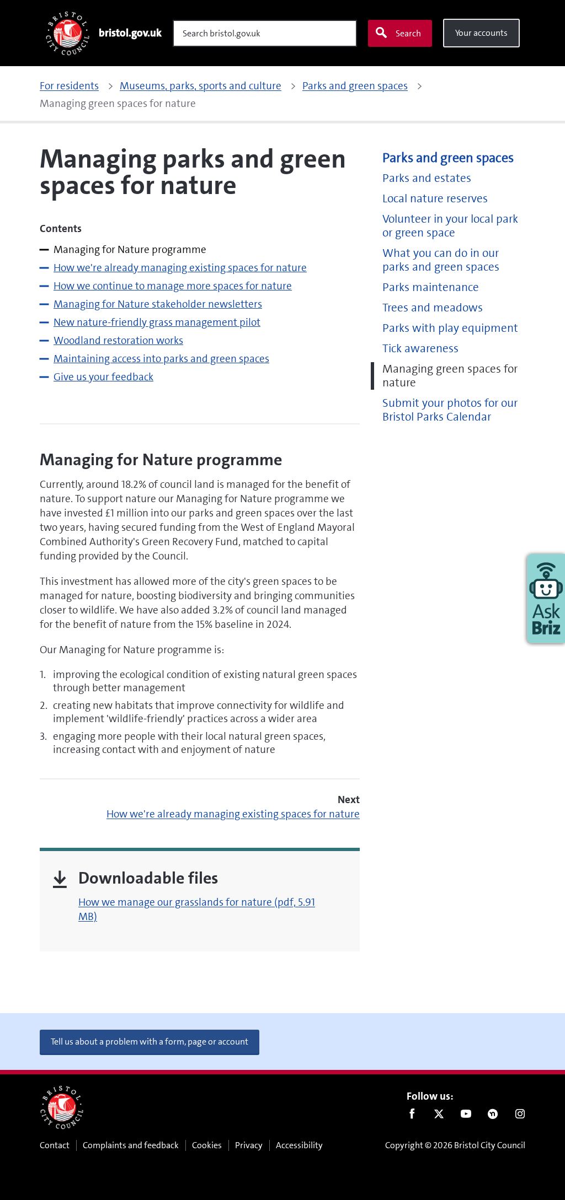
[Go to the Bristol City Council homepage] (62, 1107)
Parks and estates (426, 178)
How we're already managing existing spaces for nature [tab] (180, 268)
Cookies (207, 1145)
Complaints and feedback (131, 1145)
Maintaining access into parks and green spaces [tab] (161, 358)
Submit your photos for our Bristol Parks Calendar (450, 410)
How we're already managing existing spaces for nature (233, 814)
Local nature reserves (435, 199)
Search (408, 33)
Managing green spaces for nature (450, 376)
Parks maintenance (430, 287)
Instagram (520, 1116)
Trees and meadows (432, 308)
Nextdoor (493, 1116)
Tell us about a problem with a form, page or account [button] (149, 1041)
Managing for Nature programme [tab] (130, 249)
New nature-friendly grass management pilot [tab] (157, 322)
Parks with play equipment (450, 328)
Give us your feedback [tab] (103, 377)
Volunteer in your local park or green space (450, 226)
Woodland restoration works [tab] (118, 340)
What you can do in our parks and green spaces (440, 260)
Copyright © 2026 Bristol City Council (455, 1145)
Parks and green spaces (448, 158)
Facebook (412, 1116)
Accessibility (299, 1145)
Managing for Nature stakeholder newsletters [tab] (158, 304)
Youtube (466, 1116)
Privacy (249, 1145)
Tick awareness (420, 349)
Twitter (439, 1116)
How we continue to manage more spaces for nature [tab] (173, 286)
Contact (55, 1145)
